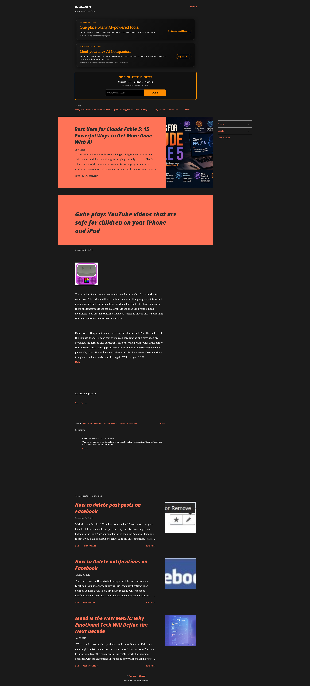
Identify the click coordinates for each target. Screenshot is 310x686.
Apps (84, 423)
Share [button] (77, 176)
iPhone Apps (109, 423)
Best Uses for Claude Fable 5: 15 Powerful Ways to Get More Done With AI (113, 135)
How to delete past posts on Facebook (108, 508)
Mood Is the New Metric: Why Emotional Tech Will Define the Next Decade (111, 625)
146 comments (89, 546)
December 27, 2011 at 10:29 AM (102, 438)
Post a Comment (90, 176)
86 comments (89, 602)
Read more (150, 546)
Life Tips (133, 423)
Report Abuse (224, 137)
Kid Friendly (122, 423)
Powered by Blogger (137, 676)
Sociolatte (83, 7)
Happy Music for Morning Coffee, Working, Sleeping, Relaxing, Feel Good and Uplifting (111, 110)
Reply (85, 448)
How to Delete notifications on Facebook (111, 564)
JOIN (155, 92)
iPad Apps (98, 423)
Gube (78, 362)
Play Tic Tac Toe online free (166, 110)
